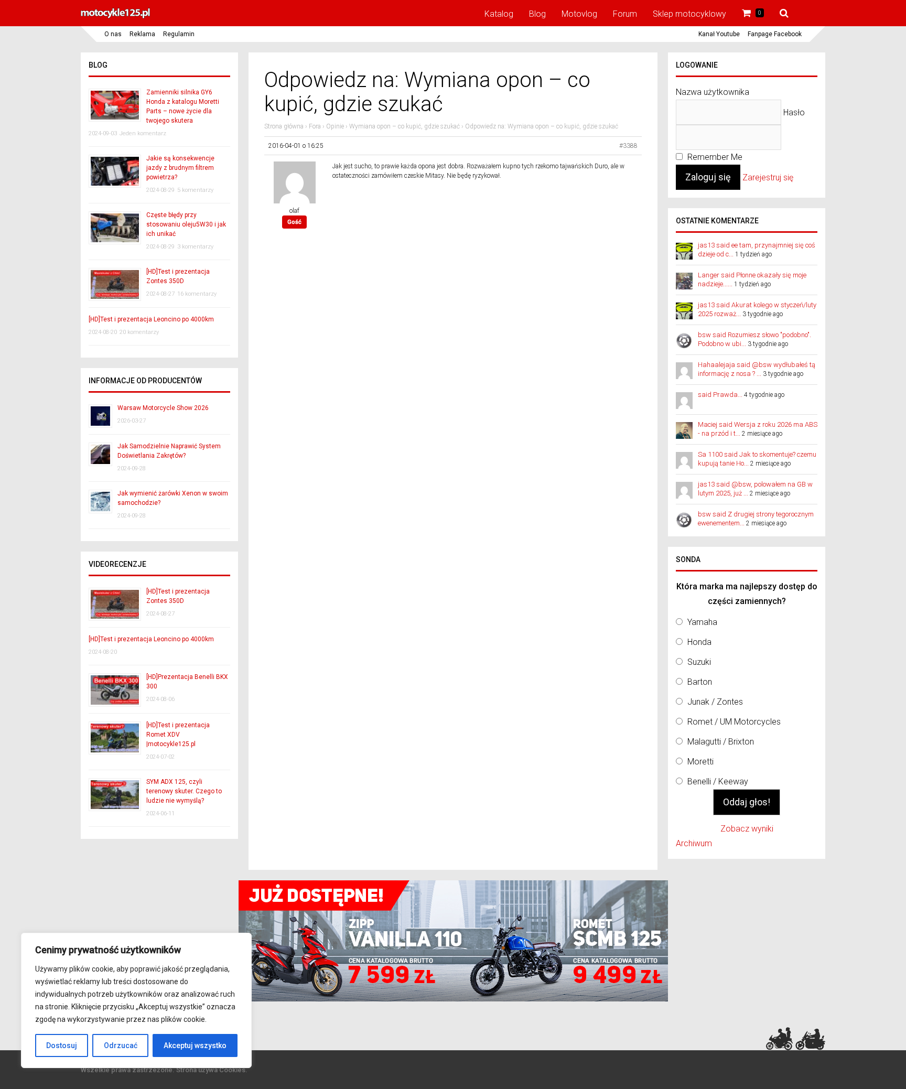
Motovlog (579, 14)
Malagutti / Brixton (720, 742)
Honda (699, 642)
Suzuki (699, 662)
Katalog (498, 14)
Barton (699, 682)
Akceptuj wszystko (195, 1045)
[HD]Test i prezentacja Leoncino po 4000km (151, 319)
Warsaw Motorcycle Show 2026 (163, 408)
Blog (537, 14)
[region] (136, 1000)
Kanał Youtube (719, 34)
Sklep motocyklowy (689, 14)
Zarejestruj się (767, 177)
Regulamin (179, 34)
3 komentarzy (195, 246)
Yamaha (702, 622)
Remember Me (713, 157)
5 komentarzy (195, 190)
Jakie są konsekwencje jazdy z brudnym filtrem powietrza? (180, 168)
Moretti (700, 762)
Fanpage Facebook (775, 34)
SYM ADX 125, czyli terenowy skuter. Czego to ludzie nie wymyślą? (184, 791)
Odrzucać (120, 1045)
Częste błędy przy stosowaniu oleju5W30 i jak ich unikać (186, 224)
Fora (315, 126)
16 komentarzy (197, 293)
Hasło (794, 112)
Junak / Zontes (715, 702)
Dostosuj (61, 1045)
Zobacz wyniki (746, 829)
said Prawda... (720, 394)
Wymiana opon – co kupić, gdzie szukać (404, 126)
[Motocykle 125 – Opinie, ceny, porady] (115, 16)
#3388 (628, 145)
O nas (113, 34)
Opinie (335, 126)
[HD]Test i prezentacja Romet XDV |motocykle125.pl (178, 734)
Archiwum (694, 843)
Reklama (142, 34)
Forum (625, 14)
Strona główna (284, 126)
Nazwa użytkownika (712, 92)
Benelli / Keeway (717, 781)
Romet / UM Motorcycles (734, 722)
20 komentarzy (139, 332)
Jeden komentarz (143, 133)
